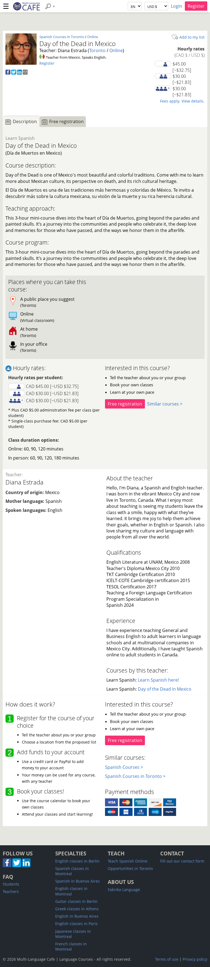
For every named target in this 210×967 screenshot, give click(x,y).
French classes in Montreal (71, 946)
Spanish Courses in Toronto (61, 36)
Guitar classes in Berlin (76, 901)
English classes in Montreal (71, 891)
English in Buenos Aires (76, 916)
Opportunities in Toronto (130, 868)
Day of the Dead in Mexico (164, 689)
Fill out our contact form (182, 861)
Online (92, 36)
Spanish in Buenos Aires (77, 881)
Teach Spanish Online (127, 861)
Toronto (97, 50)
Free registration (125, 404)
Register (196, 6)
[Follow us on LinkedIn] (26, 865)
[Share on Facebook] (7, 73)
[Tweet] (13, 73)
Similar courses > (164, 404)
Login (176, 6)
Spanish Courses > (124, 767)
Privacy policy (195, 959)
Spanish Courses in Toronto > (135, 776)
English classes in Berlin (77, 861)
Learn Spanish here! (158, 680)
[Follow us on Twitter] (16, 865)
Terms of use (166, 959)
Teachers (11, 891)
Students (11, 884)
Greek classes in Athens (77, 908)
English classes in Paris (76, 923)
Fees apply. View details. (182, 101)
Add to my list (191, 37)
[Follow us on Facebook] (7, 865)
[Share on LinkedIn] (19, 73)
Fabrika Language (124, 889)
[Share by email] (25, 73)
